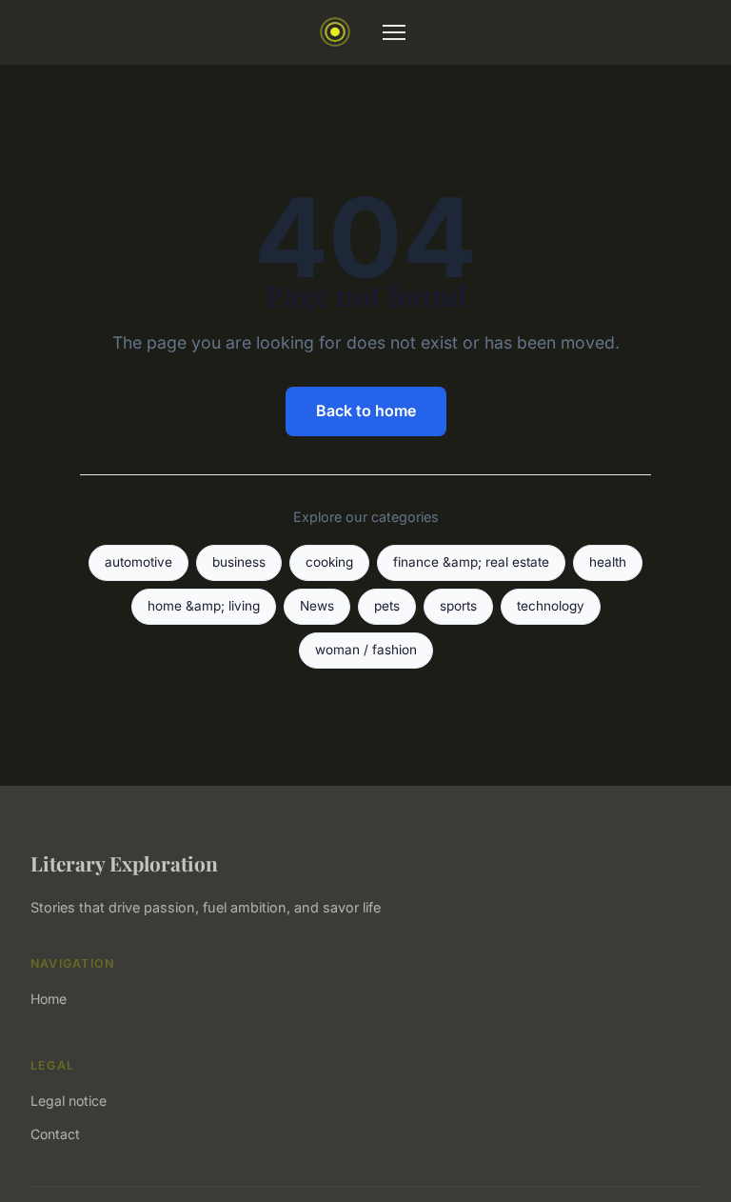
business (239, 562)
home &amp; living (204, 605)
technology (550, 605)
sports (458, 605)
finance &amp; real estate (471, 562)
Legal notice (68, 1100)
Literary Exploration (124, 863)
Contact (55, 1134)
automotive (138, 562)
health (607, 562)
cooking (329, 562)
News (317, 605)
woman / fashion (366, 649)
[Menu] (394, 32)
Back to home (366, 410)
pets (387, 605)
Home (48, 999)
